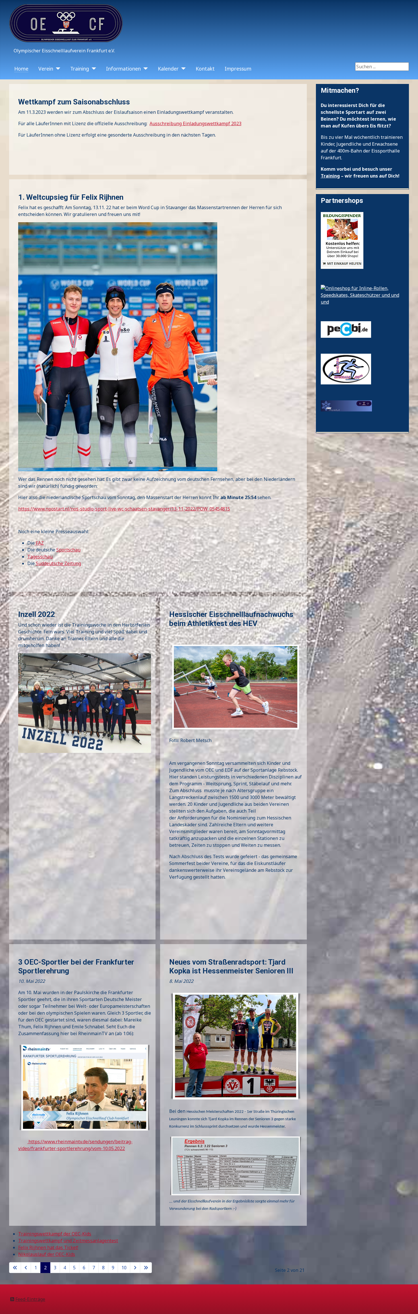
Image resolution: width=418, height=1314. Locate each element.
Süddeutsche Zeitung (58, 563)
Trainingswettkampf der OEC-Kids (54, 1234)
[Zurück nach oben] (408, 1303)
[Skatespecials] (346, 368)
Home (21, 68)
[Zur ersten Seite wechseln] (15, 1267)
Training (79, 68)
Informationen (123, 68)
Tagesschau (40, 556)
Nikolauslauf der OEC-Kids (46, 1254)
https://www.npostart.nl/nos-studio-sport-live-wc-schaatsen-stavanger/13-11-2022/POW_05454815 (124, 509)
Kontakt (205, 68)
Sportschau (68, 550)
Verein (45, 68)
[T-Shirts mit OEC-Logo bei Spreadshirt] (346, 405)
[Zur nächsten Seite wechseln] (135, 1267)
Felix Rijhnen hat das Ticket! (48, 1247)
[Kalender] (182, 68)
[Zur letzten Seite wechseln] (146, 1267)
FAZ (39, 543)
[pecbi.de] (346, 329)
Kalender (168, 68)
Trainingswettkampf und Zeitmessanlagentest (68, 1240)
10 (124, 1267)
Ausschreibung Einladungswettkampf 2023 (195, 123)
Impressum (238, 68)
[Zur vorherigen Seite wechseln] (26, 1267)
